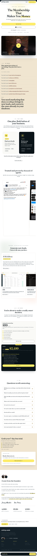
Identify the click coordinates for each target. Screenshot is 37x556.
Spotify (13, 524)
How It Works (19, 27)
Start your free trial (18, 460)
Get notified (4, 524)
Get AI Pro (18, 365)
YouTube (15, 524)
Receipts (2, 544)
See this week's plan (18, 160)
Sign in (14, 543)
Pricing (2, 546)
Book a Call (18, 368)
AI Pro (2, 543)
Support (14, 544)
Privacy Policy (27, 543)
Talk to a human (6, 268)
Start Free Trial (18, 24)
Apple (10, 524)
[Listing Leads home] (5, 2)
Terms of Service (27, 544)
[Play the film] (18, 45)
